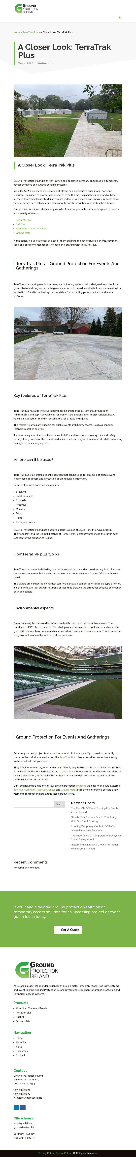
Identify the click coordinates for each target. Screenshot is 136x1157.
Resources (22, 1051)
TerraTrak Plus (30, 32)
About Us (21, 1042)
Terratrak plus (23, 1012)
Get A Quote (70, 930)
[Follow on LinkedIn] (16, 1107)
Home (17, 32)
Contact (20, 1055)
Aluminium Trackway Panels (31, 228)
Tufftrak (20, 1017)
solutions (81, 785)
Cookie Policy (63, 1153)
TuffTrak (20, 224)
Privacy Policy (46, 1153)
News (19, 1046)
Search (59, 804)
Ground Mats (23, 233)
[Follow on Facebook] (23, 1107)
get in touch (68, 771)
